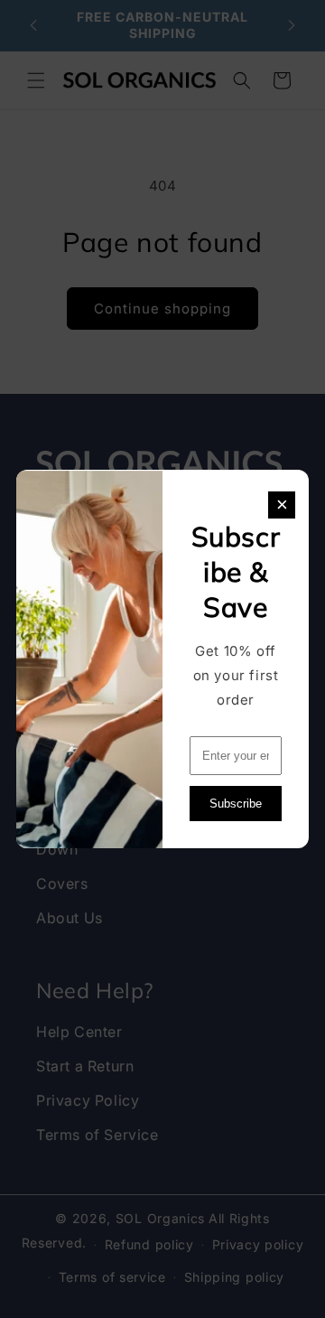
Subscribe (235, 803)
